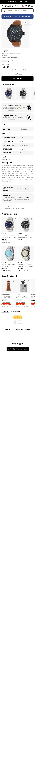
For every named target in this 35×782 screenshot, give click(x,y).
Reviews (5, 311)
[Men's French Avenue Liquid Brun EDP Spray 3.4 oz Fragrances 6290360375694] (13, 281)
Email (10, 199)
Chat (15, 199)
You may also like (7, 85)
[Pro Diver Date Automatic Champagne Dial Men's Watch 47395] (31, 247)
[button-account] (26, 6)
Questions (15, 311)
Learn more (11, 110)
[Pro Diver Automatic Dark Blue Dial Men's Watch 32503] (15, 219)
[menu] (2, 6)
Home (4, 207)
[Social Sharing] (26, 22)
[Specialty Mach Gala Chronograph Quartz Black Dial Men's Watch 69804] (31, 219)
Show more (5, 181)
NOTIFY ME (17, 78)
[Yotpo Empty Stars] (5, 58)
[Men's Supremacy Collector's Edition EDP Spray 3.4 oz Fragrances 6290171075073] (28, 281)
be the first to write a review (17, 349)
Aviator (20, 207)
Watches (10, 207)
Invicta (15, 207)
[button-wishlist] (29, 6)
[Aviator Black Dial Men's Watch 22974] (30, 22)
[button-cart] (32, 6)
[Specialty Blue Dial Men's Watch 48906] (15, 247)
